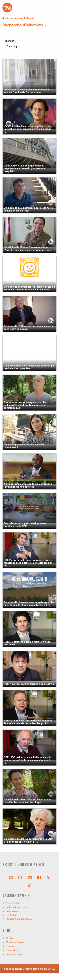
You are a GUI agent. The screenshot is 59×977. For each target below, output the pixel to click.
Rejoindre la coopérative (19, 918)
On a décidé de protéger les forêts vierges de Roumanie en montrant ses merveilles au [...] (29, 288)
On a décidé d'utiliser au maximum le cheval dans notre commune (29, 327)
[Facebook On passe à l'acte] (39, 877)
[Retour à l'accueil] (7, 7)
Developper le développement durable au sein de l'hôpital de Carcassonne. (27, 91)
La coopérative (14, 954)
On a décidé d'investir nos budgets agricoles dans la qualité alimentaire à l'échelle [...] (29, 603)
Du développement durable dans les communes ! (24, 446)
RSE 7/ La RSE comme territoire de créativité (29, 683)
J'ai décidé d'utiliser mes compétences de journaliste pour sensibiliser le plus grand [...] (27, 128)
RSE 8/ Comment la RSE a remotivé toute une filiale (27, 643)
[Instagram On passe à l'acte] (21, 877)
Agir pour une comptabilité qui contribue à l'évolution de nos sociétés (28, 485)
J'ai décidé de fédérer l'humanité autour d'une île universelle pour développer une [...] (29, 249)
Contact (10, 938)
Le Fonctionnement (16, 907)
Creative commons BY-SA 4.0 (39, 968)
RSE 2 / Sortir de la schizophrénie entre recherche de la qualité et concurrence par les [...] (28, 562)
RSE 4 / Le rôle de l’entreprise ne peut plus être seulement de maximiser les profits (28, 722)
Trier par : (10, 40)
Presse (10, 946)
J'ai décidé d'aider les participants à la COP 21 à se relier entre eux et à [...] (28, 840)
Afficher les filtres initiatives (19, 18)
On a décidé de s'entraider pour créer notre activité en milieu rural (28, 209)
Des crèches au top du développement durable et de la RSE (25, 525)
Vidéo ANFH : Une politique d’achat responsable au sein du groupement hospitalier (24, 168)
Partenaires (12, 950)
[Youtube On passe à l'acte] (11, 877)
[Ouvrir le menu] (52, 6)
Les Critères (12, 911)
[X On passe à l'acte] (48, 877)
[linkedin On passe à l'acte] (30, 877)
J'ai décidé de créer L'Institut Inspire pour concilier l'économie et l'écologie (27, 801)
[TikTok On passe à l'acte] (29, 884)
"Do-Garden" (13, 903)
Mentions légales (15, 942)
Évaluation (11, 915)
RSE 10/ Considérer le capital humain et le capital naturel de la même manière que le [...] (27, 760)
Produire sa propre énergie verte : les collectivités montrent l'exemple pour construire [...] (25, 405)
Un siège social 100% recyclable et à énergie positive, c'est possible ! (29, 367)
